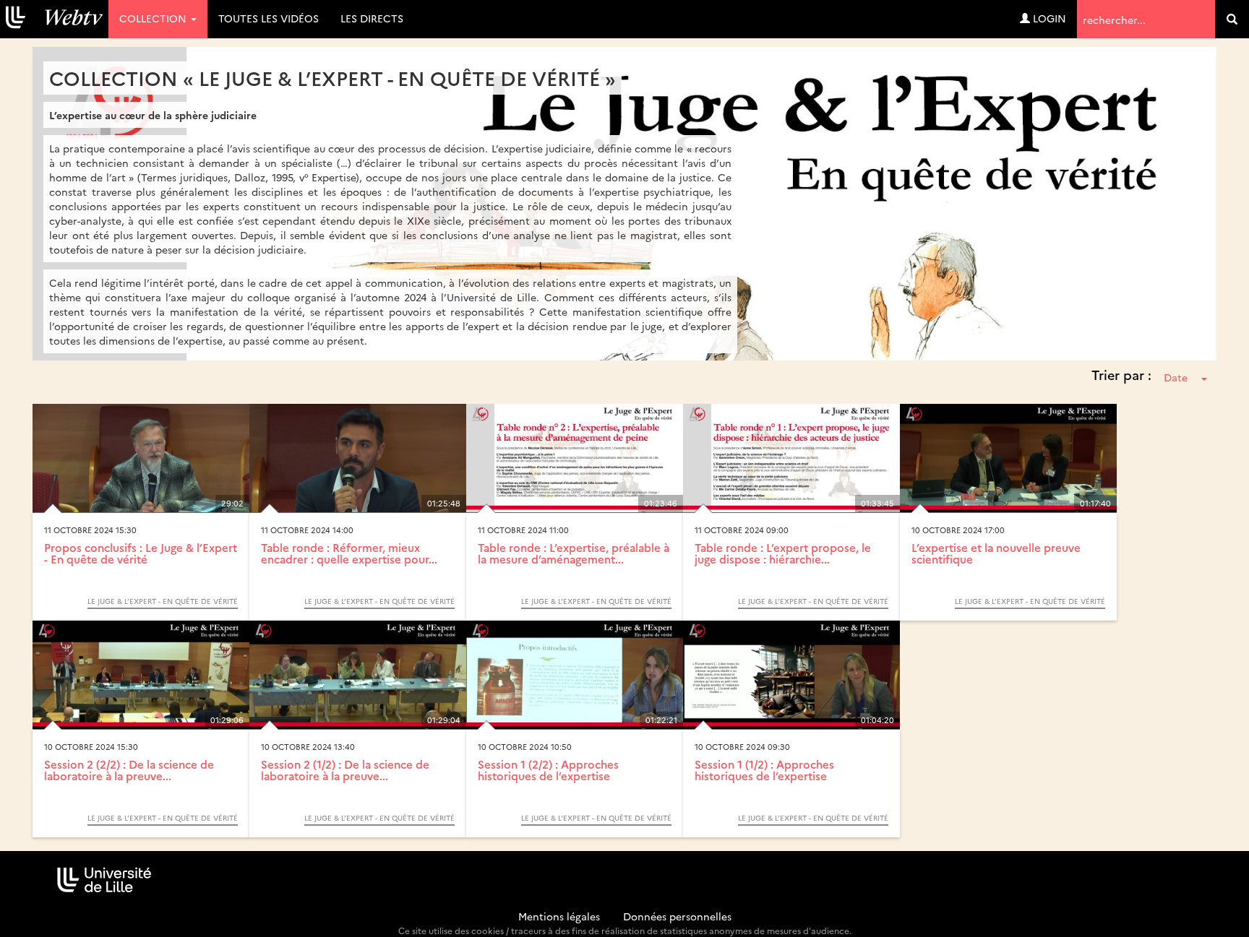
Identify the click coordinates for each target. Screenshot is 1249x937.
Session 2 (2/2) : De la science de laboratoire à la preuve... (129, 770)
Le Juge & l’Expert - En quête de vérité (162, 601)
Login (1048, 18)
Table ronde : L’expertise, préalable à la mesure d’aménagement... (573, 553)
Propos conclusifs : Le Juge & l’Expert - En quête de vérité (140, 553)
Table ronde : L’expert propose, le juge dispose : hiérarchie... (783, 553)
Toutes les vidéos (268, 18)
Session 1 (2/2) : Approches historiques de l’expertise (548, 770)
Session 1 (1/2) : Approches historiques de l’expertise (764, 770)
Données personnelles (677, 916)
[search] (1232, 19)
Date (1176, 377)
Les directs (371, 18)
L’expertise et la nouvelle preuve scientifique (996, 553)
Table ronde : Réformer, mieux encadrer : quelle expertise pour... (349, 553)
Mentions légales (559, 916)
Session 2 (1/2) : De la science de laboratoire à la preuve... (345, 770)
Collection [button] (154, 18)
